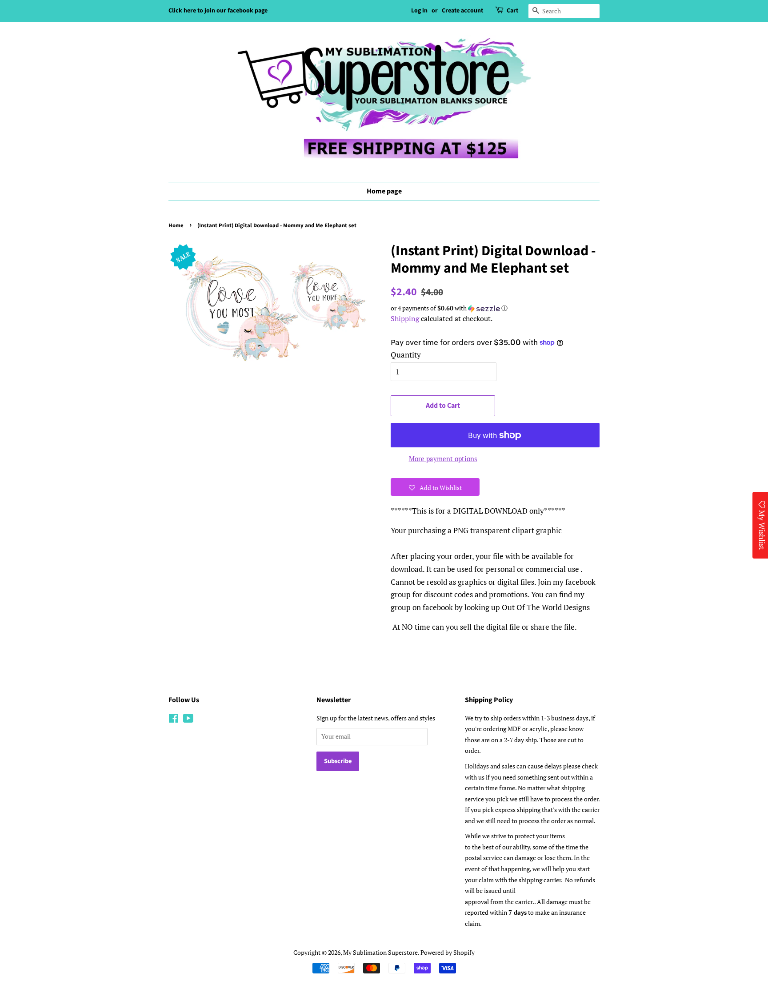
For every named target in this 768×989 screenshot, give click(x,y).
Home (176, 225)
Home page (384, 191)
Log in (419, 10)
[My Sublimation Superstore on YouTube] (188, 720)
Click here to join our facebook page (218, 10)
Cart (512, 10)
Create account (462, 10)
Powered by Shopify (447, 952)
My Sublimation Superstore (380, 952)
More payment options (443, 458)
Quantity (406, 355)
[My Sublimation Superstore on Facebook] (173, 720)
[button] (495, 308)
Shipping (405, 318)
